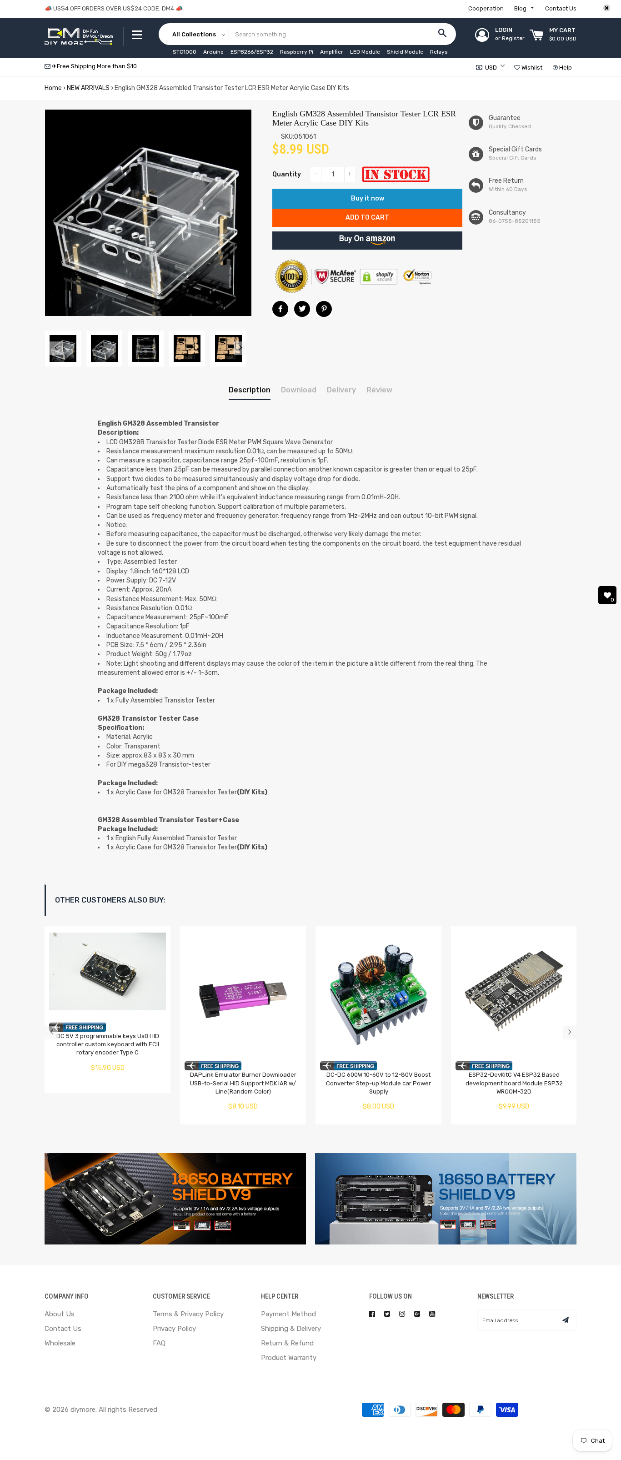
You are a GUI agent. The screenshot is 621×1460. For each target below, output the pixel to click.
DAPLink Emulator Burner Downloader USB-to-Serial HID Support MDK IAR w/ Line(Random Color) (243, 1083)
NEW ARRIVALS (88, 88)
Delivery (341, 390)
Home (53, 88)
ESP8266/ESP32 (251, 52)
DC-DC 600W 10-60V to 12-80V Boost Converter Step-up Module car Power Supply (378, 1083)
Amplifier (331, 52)
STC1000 (184, 52)
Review (379, 390)
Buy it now (367, 198)
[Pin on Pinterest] (324, 309)
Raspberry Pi (296, 52)
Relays (439, 52)
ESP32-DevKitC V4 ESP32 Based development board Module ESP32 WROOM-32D (514, 1083)
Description (249, 390)
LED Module (365, 52)
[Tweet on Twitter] (302, 309)
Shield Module (405, 52)
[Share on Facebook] (280, 309)
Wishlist (531, 67)
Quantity (286, 174)
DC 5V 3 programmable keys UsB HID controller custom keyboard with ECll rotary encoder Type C (107, 1044)
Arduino (213, 52)
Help (565, 67)
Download (298, 390)
